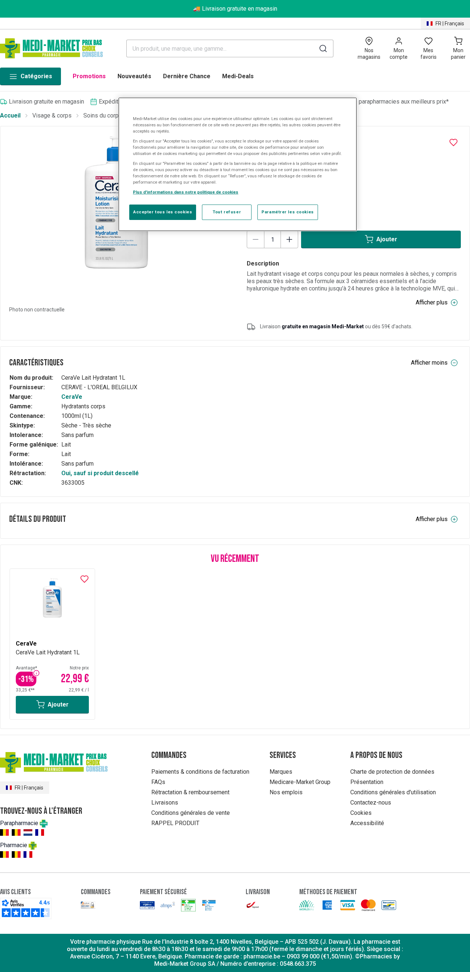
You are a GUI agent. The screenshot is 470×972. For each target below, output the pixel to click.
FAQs (158, 781)
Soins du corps (102, 115)
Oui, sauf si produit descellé (100, 473)
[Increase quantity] (289, 239)
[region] (237, 164)
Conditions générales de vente (190, 812)
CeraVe (71, 396)
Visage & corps (52, 115)
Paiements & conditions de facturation (200, 771)
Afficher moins (429, 362)
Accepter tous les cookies (162, 211)
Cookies (361, 812)
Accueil (10, 115)
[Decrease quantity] (255, 239)
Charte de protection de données (392, 771)
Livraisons (164, 802)
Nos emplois (286, 792)
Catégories (36, 76)
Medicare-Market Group (300, 781)
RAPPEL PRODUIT (175, 823)
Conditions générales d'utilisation (393, 792)
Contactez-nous (370, 802)
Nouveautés (134, 76)
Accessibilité (367, 823)
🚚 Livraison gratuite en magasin (235, 8)
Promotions (89, 76)
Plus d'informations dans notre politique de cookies (185, 192)
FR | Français (449, 23)
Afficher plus (432, 302)
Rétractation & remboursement (190, 792)
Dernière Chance (186, 76)
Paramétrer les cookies (287, 211)
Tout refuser (227, 211)
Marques (281, 771)
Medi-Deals (238, 76)
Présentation (366, 781)
